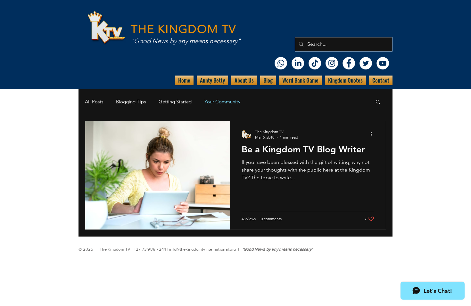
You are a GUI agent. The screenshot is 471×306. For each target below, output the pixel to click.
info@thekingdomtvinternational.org (202, 249)
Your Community (222, 102)
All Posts (94, 102)
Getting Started (175, 102)
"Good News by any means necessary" (186, 41)
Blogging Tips (131, 102)
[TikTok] (315, 63)
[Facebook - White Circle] (349, 63)
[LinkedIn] (298, 63)
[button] (378, 102)
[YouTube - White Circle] (382, 63)
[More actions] (373, 134)
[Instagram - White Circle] (332, 63)
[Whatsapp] (281, 63)
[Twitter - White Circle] (365, 63)
